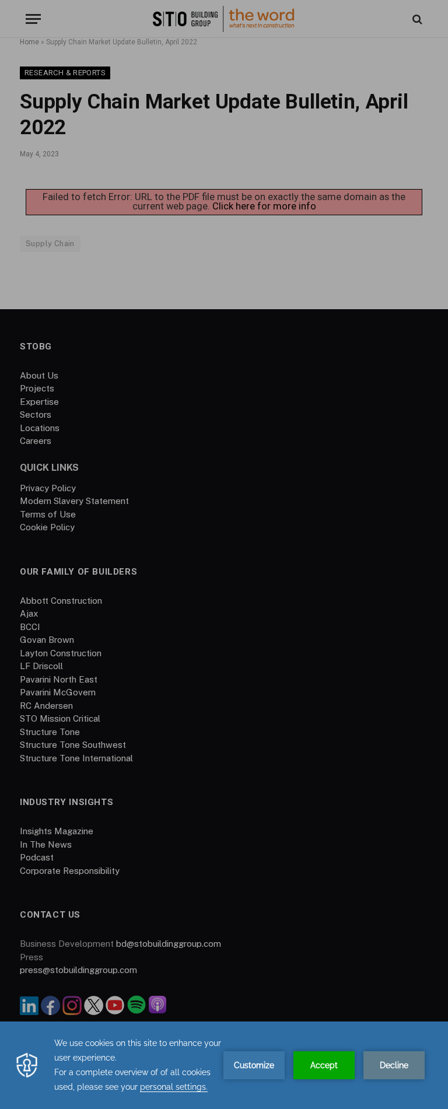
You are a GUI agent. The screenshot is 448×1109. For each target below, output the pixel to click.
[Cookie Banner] (224, 1065)
